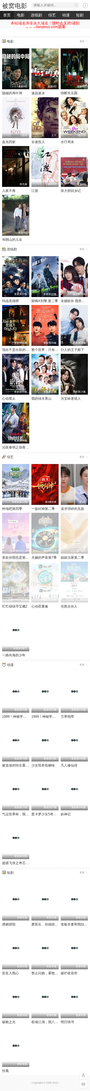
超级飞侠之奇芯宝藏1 (18, 863)
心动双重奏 (39, 606)
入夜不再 (8, 191)
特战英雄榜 (10, 301)
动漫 (66, 15)
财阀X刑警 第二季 (44, 301)
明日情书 (67, 1022)
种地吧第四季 (12, 509)
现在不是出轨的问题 (17, 350)
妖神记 (66, 814)
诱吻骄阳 (8, 924)
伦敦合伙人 (69, 606)
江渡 (34, 191)
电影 (20, 15)
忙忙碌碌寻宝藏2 (14, 606)
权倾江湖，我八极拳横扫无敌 (53, 1022)
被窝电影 (14, 5)
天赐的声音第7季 (44, 557)
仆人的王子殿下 (72, 350)
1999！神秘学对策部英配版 (51, 716)
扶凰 (5, 1071)
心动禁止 (8, 398)
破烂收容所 (69, 973)
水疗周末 (67, 142)
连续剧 (36, 15)
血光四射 (8, 142)
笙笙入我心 (10, 973)
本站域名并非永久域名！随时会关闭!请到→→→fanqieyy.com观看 (45, 25)
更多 (82, 41)
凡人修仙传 (69, 765)
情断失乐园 (69, 93)
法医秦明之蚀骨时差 (17, 447)
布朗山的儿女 (12, 239)
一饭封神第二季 (43, 509)
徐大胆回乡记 (71, 191)
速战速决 (38, 93)
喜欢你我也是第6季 (16, 557)
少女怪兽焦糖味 (43, 765)
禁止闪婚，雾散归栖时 (48, 973)
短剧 (80, 15)
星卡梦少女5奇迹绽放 (47, 814)
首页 (7, 15)
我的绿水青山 (41, 398)
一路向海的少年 (14, 655)
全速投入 (38, 142)
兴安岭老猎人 (71, 398)
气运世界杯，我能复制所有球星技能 (29, 814)
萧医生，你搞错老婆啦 (48, 924)
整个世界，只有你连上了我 (51, 350)
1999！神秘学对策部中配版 (22, 716)
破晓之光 (8, 1022)
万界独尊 (67, 716)
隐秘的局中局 (12, 93)
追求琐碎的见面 (72, 509)
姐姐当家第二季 (72, 557)
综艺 (52, 15)
